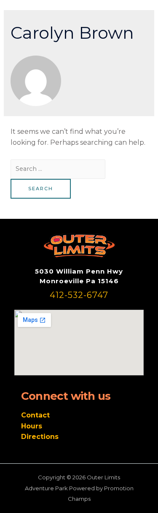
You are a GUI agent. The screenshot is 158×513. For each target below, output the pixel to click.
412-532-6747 (79, 295)
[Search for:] (58, 169)
